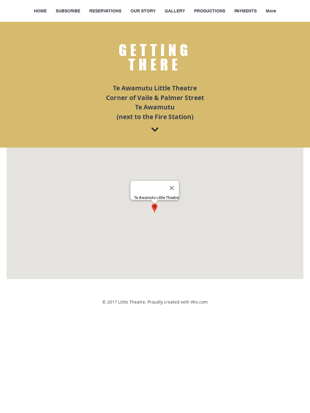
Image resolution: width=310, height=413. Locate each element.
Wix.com (199, 302)
